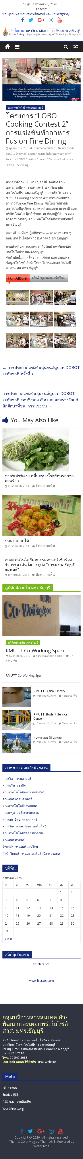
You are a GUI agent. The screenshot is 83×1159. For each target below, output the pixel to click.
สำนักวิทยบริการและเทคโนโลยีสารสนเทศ (31, 853)
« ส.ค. (9, 939)
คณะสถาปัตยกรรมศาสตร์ (19, 819)
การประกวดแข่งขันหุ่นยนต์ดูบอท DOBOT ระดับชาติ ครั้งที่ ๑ (41, 370)
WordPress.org (13, 1108)
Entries (10, 1094)
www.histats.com (41, 980)
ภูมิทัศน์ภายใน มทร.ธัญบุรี (23, 642)
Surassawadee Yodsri (49, 656)
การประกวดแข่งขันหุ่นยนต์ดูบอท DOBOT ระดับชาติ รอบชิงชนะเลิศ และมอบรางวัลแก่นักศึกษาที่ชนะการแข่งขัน (40, 400)
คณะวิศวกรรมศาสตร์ (16, 778)
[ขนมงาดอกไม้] (41, 498)
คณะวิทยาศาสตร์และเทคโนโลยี (24, 826)
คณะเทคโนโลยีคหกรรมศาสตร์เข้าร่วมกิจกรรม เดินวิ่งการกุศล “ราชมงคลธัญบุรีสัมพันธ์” (40, 564)
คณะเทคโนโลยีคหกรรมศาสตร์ (25, 108)
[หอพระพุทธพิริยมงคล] (16, 735)
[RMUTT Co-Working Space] (41, 597)
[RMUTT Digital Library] (16, 689)
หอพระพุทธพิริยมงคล (47, 737)
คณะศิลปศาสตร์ (13, 840)
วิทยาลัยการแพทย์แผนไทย (20, 847)
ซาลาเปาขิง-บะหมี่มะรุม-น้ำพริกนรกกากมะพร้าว (39, 478)
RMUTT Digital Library (49, 691)
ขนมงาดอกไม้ (17, 540)
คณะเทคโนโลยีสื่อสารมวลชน (22, 833)
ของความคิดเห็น (16, 1101)
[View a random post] (76, 46)
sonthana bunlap (45, 148)
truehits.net (41, 964)
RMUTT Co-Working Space (36, 650)
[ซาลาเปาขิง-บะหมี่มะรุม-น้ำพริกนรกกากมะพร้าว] (35, 430)
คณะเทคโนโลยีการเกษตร (20, 806)
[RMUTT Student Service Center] (16, 712)
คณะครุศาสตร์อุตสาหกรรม (20, 812)
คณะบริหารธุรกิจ (14, 785)
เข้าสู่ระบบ (9, 1087)
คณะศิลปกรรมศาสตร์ (17, 799)
